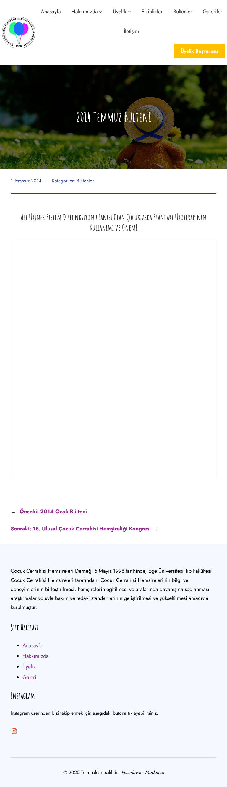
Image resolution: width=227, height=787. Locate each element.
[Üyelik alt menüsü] (129, 11)
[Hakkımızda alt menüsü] (100, 11)
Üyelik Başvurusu (199, 51)
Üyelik (29, 667)
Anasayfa (32, 645)
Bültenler (85, 180)
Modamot (154, 772)
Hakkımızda (35, 656)
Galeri (29, 677)
